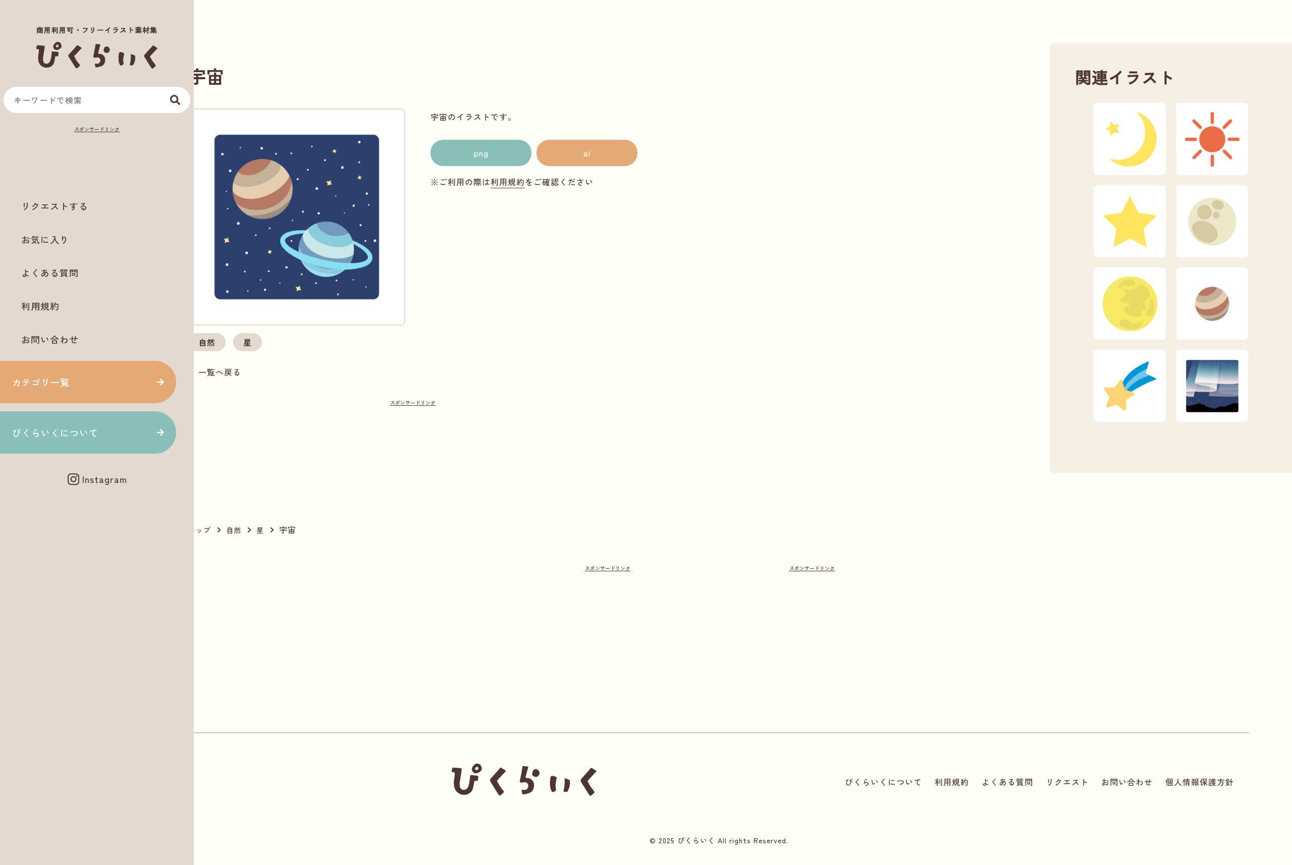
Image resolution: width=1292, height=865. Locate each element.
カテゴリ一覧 (41, 382)
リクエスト (1067, 782)
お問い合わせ (50, 339)
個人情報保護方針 (1199, 782)
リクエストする (54, 205)
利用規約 (40, 305)
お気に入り (45, 239)
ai (586, 153)
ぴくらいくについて (55, 432)
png (481, 153)
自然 (207, 342)
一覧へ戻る (219, 372)
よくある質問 (50, 272)
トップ (199, 530)
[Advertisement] (97, 159)
